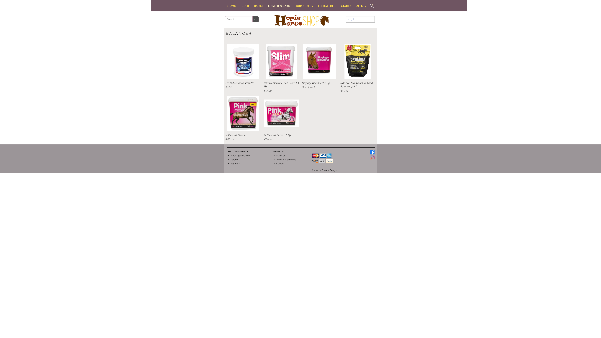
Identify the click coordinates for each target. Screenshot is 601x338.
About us (280, 155)
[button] (372, 6)
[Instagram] (372, 158)
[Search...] (255, 19)
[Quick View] (243, 61)
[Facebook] (372, 152)
